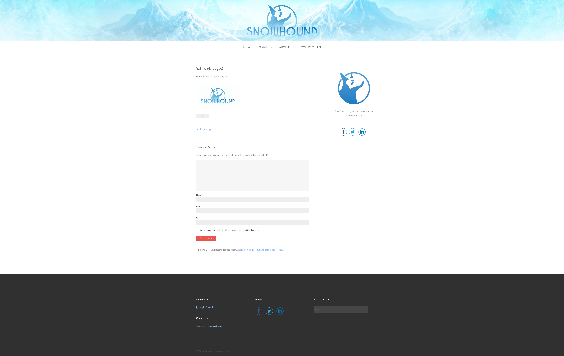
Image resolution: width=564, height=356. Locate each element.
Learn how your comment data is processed (259, 250)
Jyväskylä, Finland (204, 307)
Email (199, 206)
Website (199, 218)
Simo (226, 76)
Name (199, 195)
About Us (286, 47)
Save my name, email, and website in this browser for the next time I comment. (230, 230)
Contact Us (311, 47)
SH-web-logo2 (204, 129)
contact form (216, 326)
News (247, 47)
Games (264, 47)
